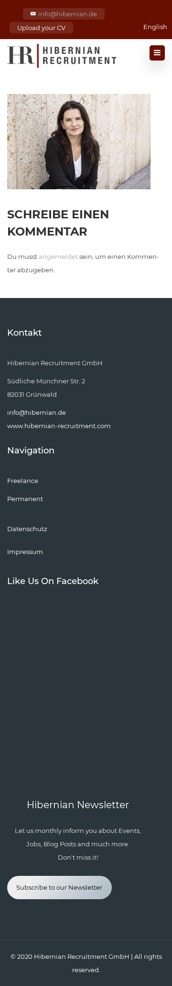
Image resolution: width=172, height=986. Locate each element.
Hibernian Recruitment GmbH (81, 956)
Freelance (22, 480)
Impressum (25, 551)
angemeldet (58, 256)
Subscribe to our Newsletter (59, 887)
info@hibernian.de (67, 14)
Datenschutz (27, 529)
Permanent (25, 499)
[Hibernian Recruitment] (62, 55)
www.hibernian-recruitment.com (59, 426)
